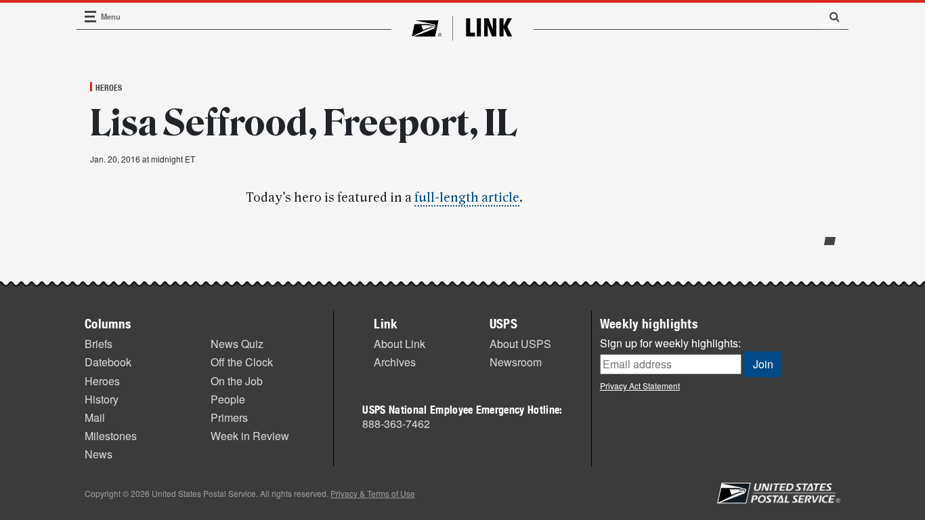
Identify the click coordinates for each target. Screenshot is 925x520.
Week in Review (250, 435)
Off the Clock (242, 362)
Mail (95, 417)
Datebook (108, 362)
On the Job (237, 381)
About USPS (520, 343)
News (98, 454)
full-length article (466, 197)
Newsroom (516, 362)
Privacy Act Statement (640, 385)
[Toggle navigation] (91, 16)
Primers (229, 417)
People (228, 399)
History (102, 399)
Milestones (111, 435)
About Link (399, 343)
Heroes (108, 87)
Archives (395, 362)
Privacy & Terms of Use (372, 493)
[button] (829, 16)
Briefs (98, 343)
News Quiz (237, 343)
